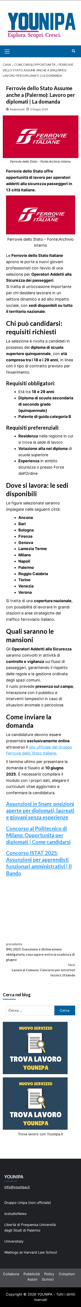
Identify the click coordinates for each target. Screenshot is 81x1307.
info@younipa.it (17, 1187)
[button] (12, 51)
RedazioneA (17, 109)
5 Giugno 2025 (39, 109)
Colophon (67, 1274)
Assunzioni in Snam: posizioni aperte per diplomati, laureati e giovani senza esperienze (40, 810)
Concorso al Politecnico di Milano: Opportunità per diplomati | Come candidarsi (38, 835)
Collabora (11, 1274)
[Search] (73, 51)
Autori (32, 1279)
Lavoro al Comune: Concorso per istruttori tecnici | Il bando (43, 970)
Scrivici (48, 1279)
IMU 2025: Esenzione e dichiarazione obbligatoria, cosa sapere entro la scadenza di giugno (40, 951)
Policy (49, 1274)
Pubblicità (32, 1274)
